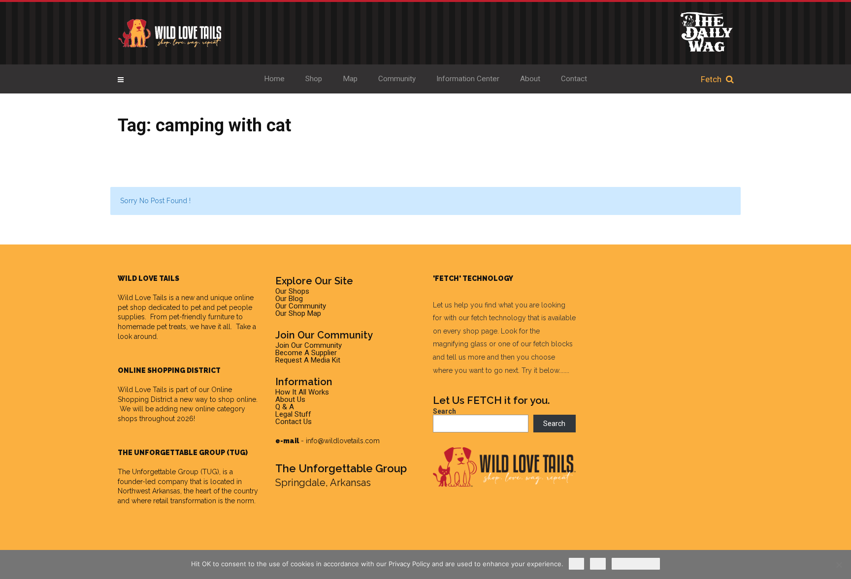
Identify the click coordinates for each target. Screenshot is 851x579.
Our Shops (292, 291)
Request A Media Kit (307, 360)
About (530, 78)
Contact (574, 78)
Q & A (284, 406)
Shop (313, 78)
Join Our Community (308, 345)
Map (350, 78)
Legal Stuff (293, 414)
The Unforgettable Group (158, 472)
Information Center (467, 78)
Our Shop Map (298, 313)
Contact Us (293, 421)
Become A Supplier (306, 352)
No (597, 564)
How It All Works (302, 392)
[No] (839, 565)
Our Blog (289, 298)
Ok (576, 564)
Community (397, 78)
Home (274, 78)
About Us (290, 399)
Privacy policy (635, 564)
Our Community (300, 306)
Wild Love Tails (142, 298)
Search (444, 411)
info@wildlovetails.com (343, 441)
